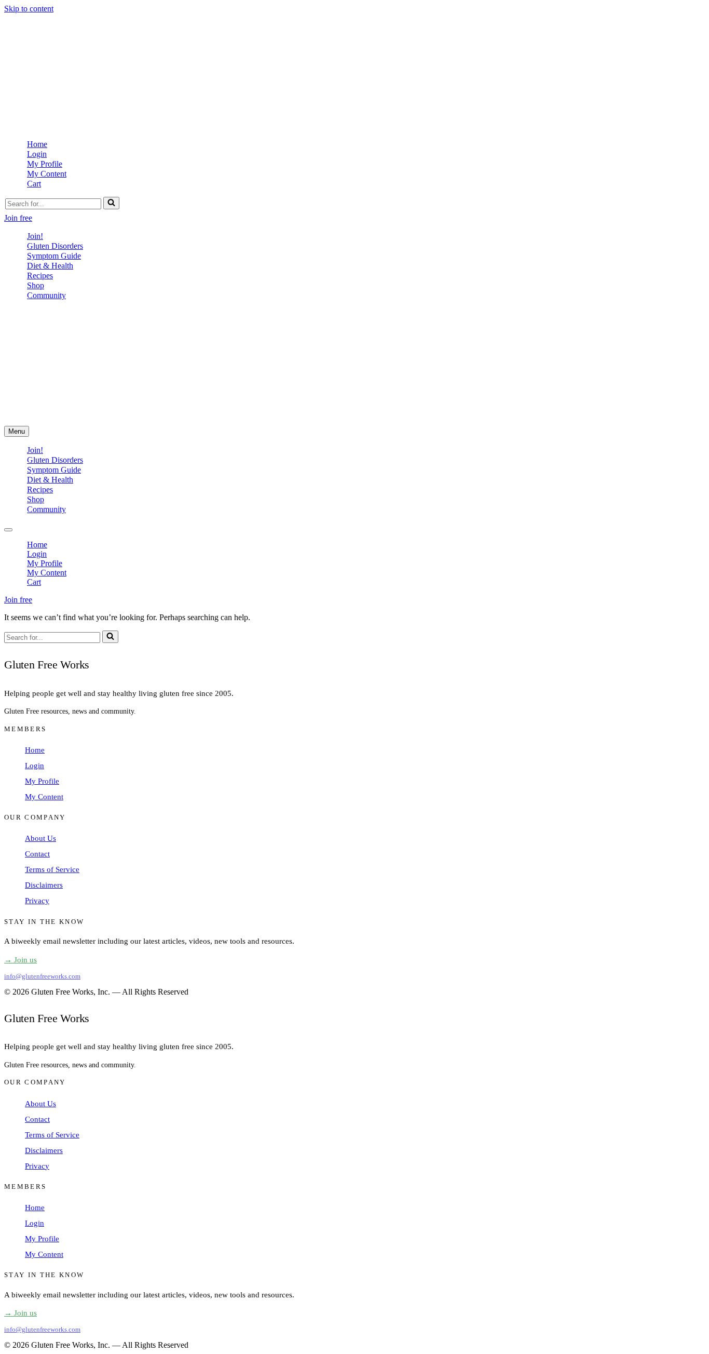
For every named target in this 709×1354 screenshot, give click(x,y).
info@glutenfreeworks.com (42, 976)
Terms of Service (52, 869)
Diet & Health (50, 265)
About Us (40, 838)
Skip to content (28, 8)
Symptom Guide (54, 255)
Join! (35, 236)
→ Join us (20, 960)
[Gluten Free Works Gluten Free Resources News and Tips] (147, 126)
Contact (37, 854)
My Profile (44, 163)
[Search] (111, 203)
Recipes (40, 275)
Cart (34, 183)
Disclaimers (44, 885)
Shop (35, 285)
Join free (18, 217)
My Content (46, 173)
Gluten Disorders (55, 246)
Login (37, 154)
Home (37, 144)
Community (46, 295)
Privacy (37, 900)
